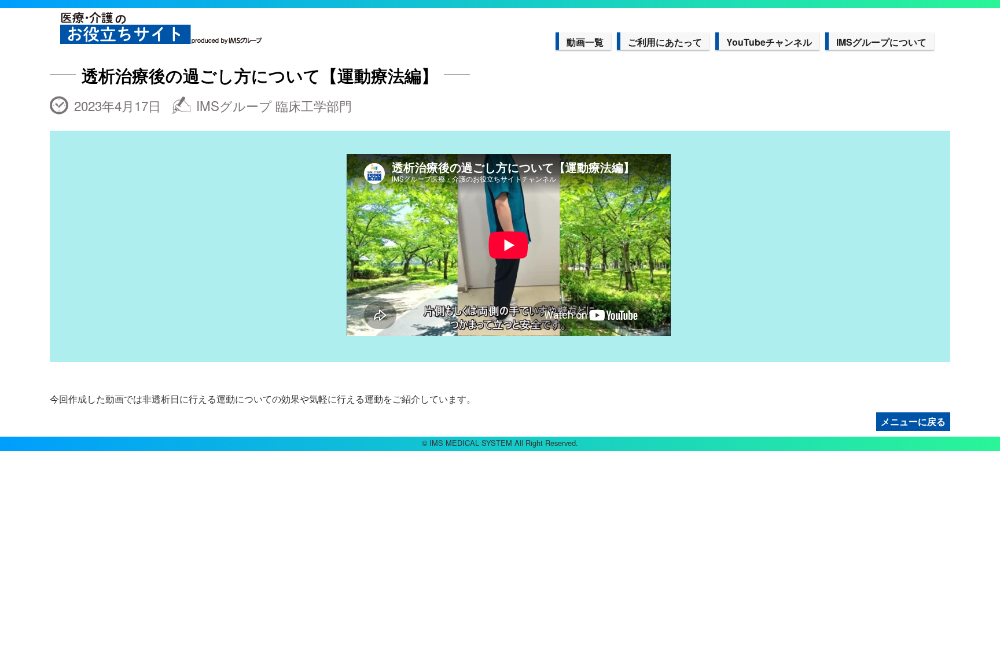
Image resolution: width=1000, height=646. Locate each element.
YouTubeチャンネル (769, 42)
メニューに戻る (913, 421)
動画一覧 (585, 42)
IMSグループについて (881, 42)
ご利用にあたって (665, 42)
